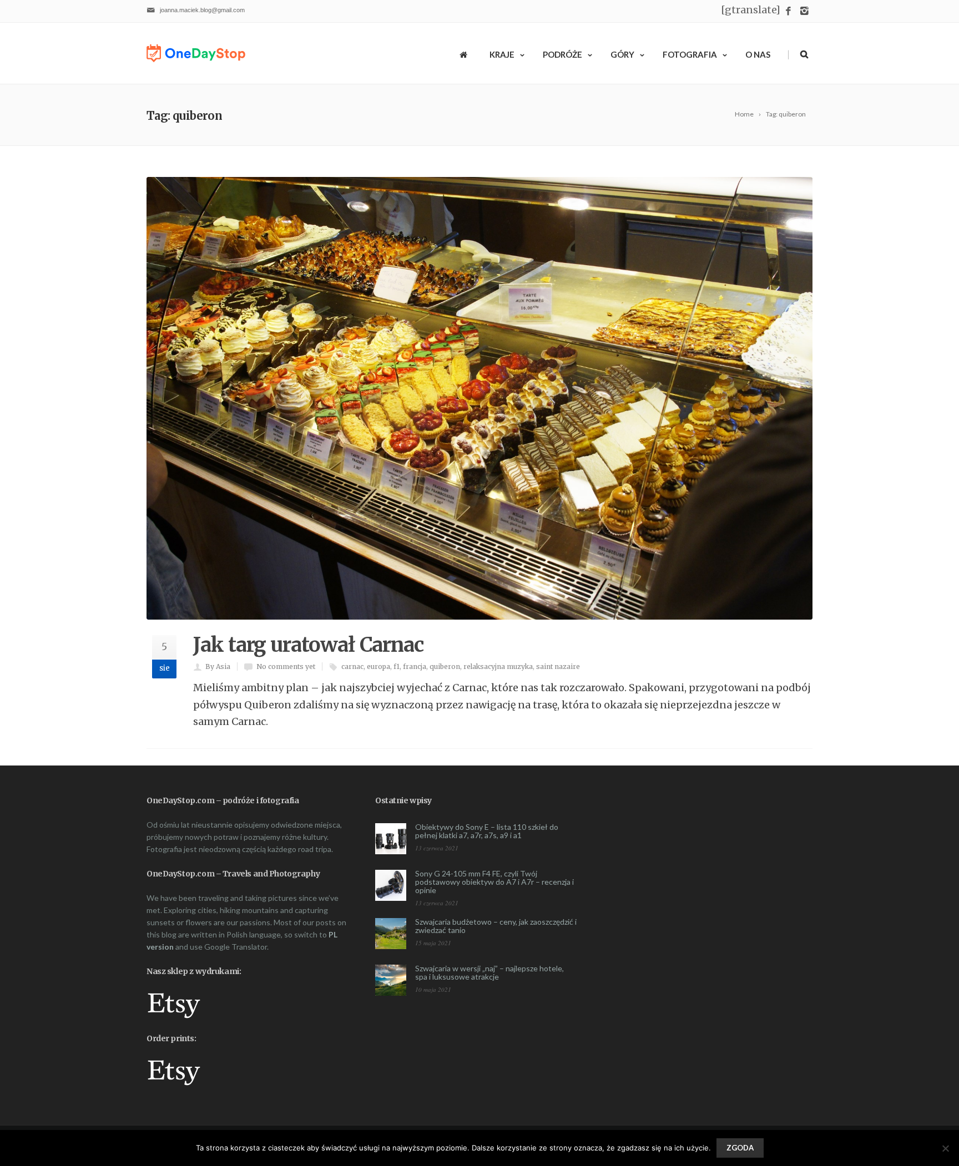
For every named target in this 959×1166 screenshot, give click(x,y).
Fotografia (690, 54)
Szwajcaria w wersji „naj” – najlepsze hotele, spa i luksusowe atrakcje (489, 972)
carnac (352, 666)
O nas (757, 54)
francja (414, 666)
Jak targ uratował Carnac (308, 644)
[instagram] (804, 11)
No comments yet (285, 666)
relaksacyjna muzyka (498, 666)
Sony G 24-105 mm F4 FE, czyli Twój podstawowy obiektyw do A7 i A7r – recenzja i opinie (494, 882)
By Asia (217, 666)
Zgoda (740, 1147)
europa (378, 666)
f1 (396, 666)
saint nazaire (558, 666)
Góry (622, 54)
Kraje (501, 54)
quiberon (445, 666)
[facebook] (788, 11)
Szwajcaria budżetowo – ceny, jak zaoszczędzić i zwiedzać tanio (496, 926)
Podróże (562, 54)
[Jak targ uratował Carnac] (479, 398)
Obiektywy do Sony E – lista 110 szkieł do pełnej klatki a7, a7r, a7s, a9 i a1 (486, 831)
